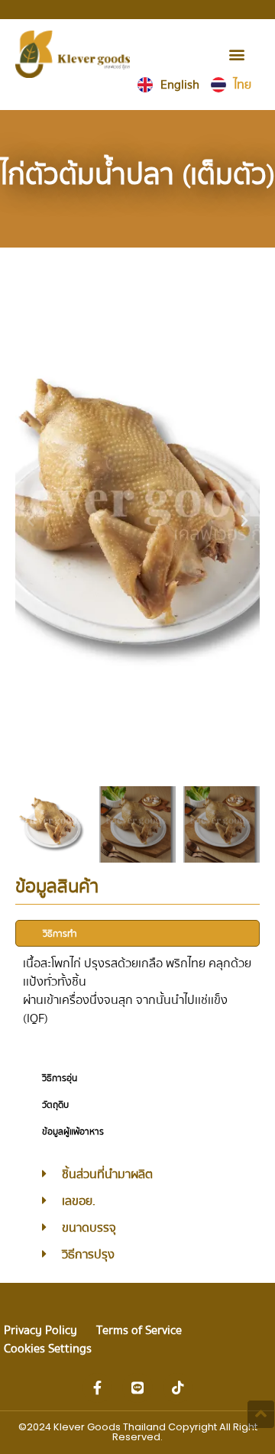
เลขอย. (78, 1201)
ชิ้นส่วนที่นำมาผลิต (107, 1174)
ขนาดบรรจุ (89, 1228)
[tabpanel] (137, 1005)
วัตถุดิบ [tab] (55, 1105)
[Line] (137, 1388)
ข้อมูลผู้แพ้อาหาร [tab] (73, 1132)
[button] (237, 53)
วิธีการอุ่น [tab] (59, 1078)
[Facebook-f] (97, 1388)
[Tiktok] (178, 1388)
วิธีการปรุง (88, 1255)
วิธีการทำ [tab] (60, 934)
